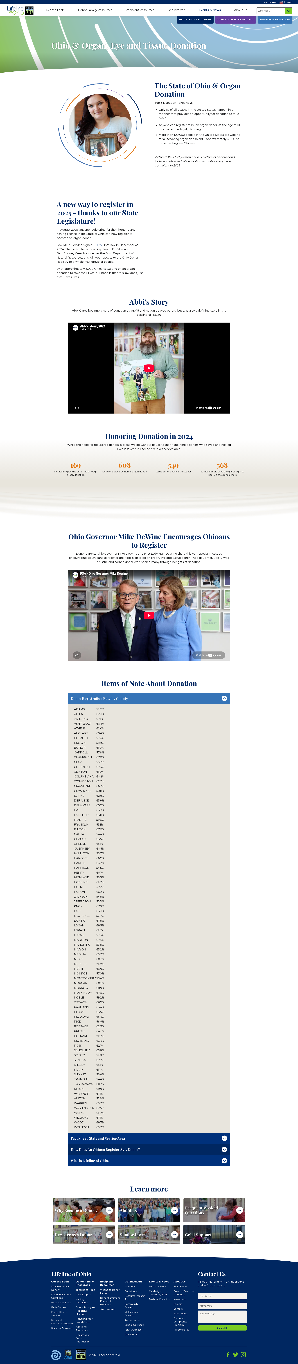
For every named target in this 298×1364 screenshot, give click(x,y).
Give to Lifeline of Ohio (235, 19)
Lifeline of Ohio (21, 10)
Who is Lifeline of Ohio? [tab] (90, 1160)
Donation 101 (132, 1334)
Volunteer (130, 1286)
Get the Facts (55, 10)
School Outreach (134, 1325)
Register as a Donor (195, 19)
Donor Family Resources (95, 10)
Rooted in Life (132, 1320)
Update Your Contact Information (83, 1338)
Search (288, 11)
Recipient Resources (140, 10)
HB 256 (98, 245)
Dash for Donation (275, 19)
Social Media (180, 1313)
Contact (178, 1308)
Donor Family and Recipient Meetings (86, 1310)
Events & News (210, 10)
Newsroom (180, 1299)
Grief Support (83, 1294)
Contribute (131, 1291)
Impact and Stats (61, 1302)
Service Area (180, 1286)
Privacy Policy (181, 1329)
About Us (240, 10)
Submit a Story (157, 1286)
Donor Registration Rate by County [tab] (99, 698)
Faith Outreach (59, 1307)
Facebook (228, 1354)
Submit (222, 1327)
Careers (178, 1304)
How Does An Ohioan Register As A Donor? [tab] (105, 1149)
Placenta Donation (61, 1328)
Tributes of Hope (85, 1290)
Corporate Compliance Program (180, 1321)
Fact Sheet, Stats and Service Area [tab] (98, 1138)
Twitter (235, 1354)
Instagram (243, 1354)
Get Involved (176, 10)
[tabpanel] (149, 918)
